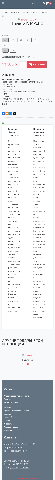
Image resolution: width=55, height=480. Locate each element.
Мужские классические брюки (16, 411)
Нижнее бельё (10, 417)
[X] (14, 113)
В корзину (39, 64)
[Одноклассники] (7, 113)
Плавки (7, 421)
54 (36, 40)
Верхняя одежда (29, 12)
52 (28, 40)
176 (5, 50)
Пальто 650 (27, 360)
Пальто (43, 12)
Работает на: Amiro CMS (27, 478)
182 (13, 50)
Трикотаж (8, 430)
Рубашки (7, 407)
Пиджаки (8, 399)
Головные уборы (11, 427)
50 (21, 40)
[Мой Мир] (10, 113)
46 (5, 40)
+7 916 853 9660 (20, 464)
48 (13, 40)
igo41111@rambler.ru (19, 467)
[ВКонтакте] (3, 113)
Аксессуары (9, 424)
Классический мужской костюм (17, 396)
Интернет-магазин (10, 12)
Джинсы (7, 414)
